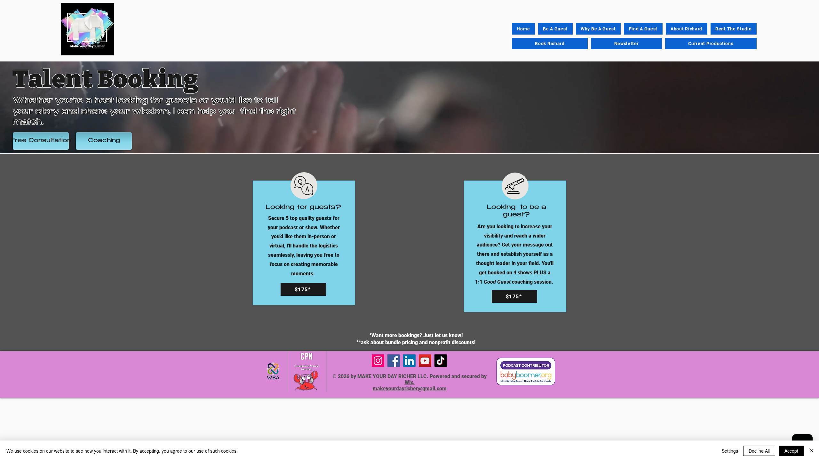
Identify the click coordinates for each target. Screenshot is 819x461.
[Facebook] (393, 360)
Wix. (410, 382)
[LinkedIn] (409, 360)
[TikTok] (440, 360)
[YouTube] (425, 360)
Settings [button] (730, 451)
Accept (791, 451)
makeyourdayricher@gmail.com (410, 388)
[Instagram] (378, 360)
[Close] (811, 451)
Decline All (759, 451)
